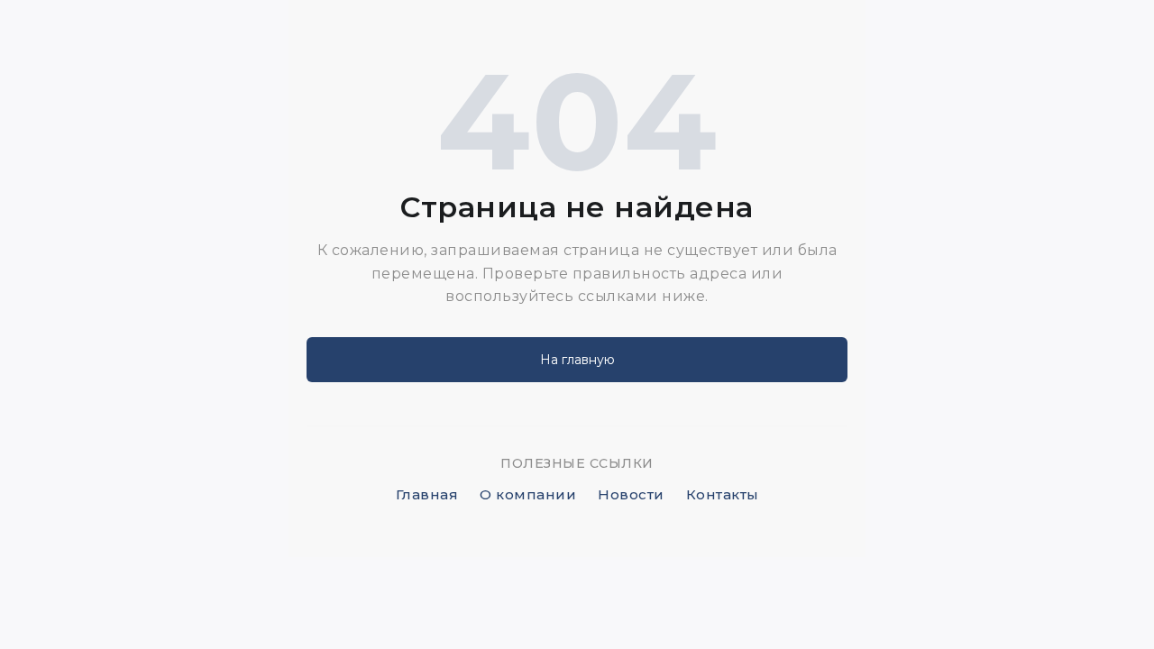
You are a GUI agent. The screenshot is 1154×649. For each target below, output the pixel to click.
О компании (528, 494)
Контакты (722, 494)
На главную (577, 360)
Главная (427, 494)
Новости (631, 494)
